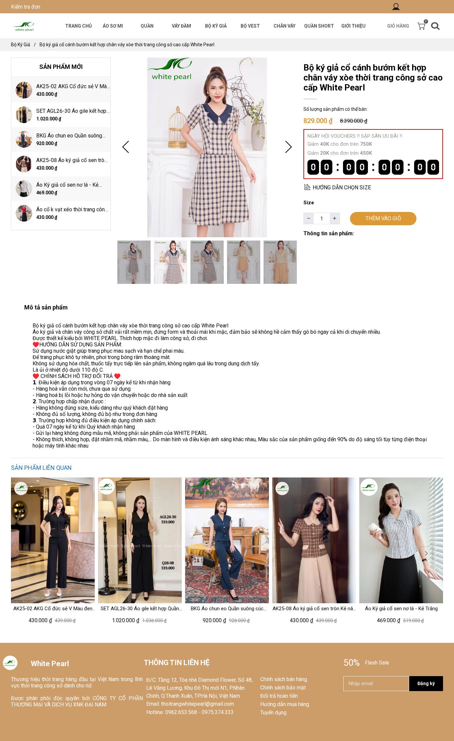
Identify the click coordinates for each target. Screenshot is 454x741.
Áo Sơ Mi (113, 26)
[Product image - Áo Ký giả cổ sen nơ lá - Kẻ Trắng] (24, 188)
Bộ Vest (250, 26)
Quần (147, 26)
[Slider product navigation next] (426, 553)
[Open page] (23, 25)
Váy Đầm (181, 26)
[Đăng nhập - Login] (396, 6)
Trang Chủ (78, 26)
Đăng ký (426, 683)
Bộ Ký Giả (216, 26)
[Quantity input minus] (309, 218)
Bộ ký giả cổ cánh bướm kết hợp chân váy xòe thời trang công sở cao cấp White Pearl (127, 44)
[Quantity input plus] (335, 218)
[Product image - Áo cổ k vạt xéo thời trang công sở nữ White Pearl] (24, 213)
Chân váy (284, 26)
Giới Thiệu (353, 26)
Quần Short (319, 26)
